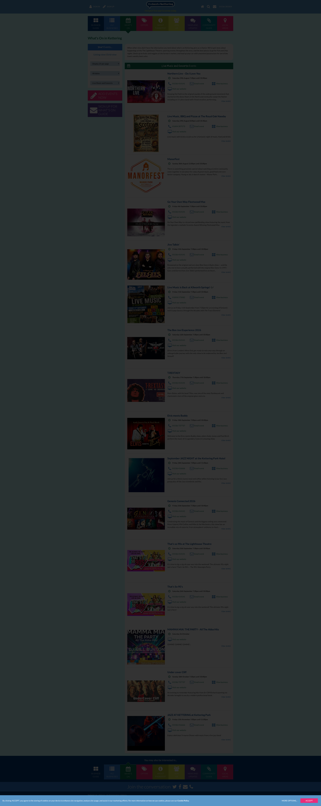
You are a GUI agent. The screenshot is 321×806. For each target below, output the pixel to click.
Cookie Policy (183, 800)
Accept (309, 800)
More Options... (289, 800)
